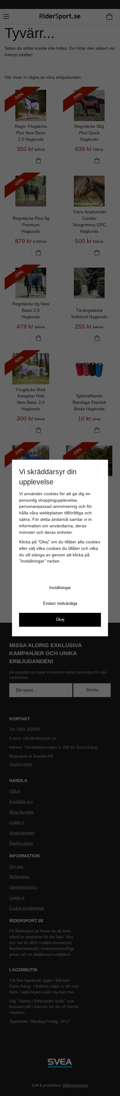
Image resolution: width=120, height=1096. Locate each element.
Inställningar (60, 587)
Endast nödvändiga (60, 603)
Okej (60, 619)
